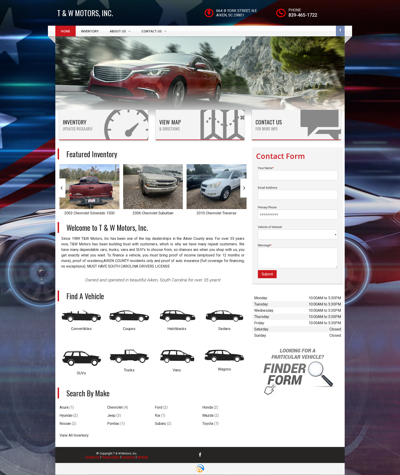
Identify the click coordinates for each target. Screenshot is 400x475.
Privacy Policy (111, 457)
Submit (267, 274)
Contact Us (92, 457)
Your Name (265, 168)
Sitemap (142, 457)
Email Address (267, 187)
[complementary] (386, 461)
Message (264, 245)
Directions (128, 457)
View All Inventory (74, 435)
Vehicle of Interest (270, 227)
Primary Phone (267, 207)
